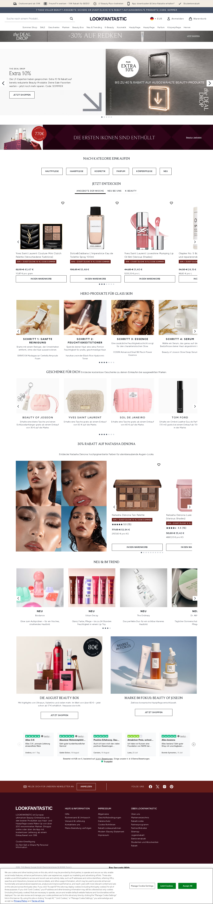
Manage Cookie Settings (142, 886)
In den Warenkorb (41, 279)
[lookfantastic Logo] (108, 18)
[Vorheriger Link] (18, 331)
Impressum (103, 835)
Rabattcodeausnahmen (109, 828)
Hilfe (67, 814)
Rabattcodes (137, 821)
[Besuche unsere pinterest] (171, 786)
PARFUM (121, 171)
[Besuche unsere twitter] (157, 786)
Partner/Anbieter (139, 828)
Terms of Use (37, 901)
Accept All (187, 886)
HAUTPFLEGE (52, 171)
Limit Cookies (166, 886)
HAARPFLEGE (76, 171)
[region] (106, 886)
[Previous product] (114, 507)
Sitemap (135, 831)
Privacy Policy (20, 901)
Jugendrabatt (137, 835)
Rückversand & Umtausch (77, 817)
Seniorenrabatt (138, 838)
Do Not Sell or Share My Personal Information (32, 846)
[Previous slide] (3, 83)
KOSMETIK (100, 171)
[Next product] (189, 507)
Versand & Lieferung (75, 821)
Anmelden (86, 786)
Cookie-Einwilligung (25, 841)
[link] (175, 19)
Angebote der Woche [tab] (90, 191)
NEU (166, 171)
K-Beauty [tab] (131, 191)
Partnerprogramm (140, 824)
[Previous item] (18, 242)
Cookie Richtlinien (107, 824)
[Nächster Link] (195, 331)
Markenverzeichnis (140, 817)
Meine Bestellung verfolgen (78, 828)
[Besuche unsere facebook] (150, 786)
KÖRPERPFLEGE (144, 171)
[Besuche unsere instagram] (164, 786)
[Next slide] (210, 83)
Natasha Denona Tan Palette (128, 515)
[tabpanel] (106, 242)
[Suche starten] (71, 18)
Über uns (135, 814)
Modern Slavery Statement (111, 831)
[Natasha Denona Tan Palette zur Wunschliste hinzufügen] (158, 464)
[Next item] (195, 242)
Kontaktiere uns (72, 824)
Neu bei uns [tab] (114, 191)
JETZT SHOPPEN (22, 95)
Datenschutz (104, 821)
